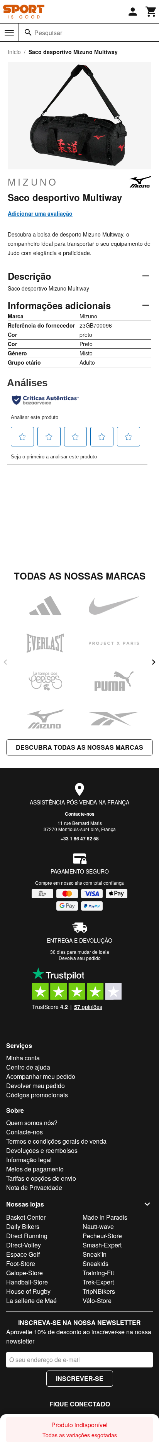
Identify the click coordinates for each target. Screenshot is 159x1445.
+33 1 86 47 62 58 (80, 838)
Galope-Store (24, 1272)
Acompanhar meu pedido (40, 1076)
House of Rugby (28, 1291)
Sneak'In (95, 1254)
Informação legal (29, 1159)
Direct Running (26, 1235)
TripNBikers (99, 1291)
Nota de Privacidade (34, 1187)
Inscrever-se (79, 1378)
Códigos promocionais (37, 1094)
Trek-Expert (98, 1282)
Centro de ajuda (28, 1067)
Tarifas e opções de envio (41, 1178)
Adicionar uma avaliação (40, 213)
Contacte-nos (80, 814)
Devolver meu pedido (35, 1085)
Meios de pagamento (35, 1168)
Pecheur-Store (102, 1235)
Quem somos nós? (32, 1122)
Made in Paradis (105, 1217)
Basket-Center (26, 1217)
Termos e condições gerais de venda (56, 1141)
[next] (153, 662)
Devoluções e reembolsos (42, 1150)
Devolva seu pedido (80, 958)
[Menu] (9, 33)
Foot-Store (20, 1263)
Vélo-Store (97, 1300)
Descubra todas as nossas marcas (79, 747)
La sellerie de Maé (31, 1300)
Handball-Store (27, 1282)
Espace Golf (23, 1254)
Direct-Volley (23, 1245)
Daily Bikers (22, 1226)
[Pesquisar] (28, 32)
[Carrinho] (151, 11)
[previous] (5, 662)
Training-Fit (98, 1272)
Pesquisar (48, 32)
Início (14, 52)
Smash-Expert (102, 1245)
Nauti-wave (98, 1226)
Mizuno (33, 182)
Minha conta (23, 1057)
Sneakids (95, 1263)
